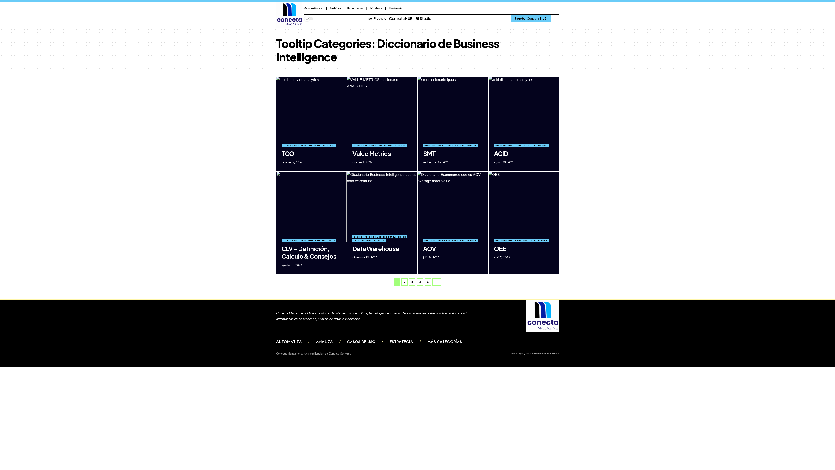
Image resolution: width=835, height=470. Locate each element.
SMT (429, 153)
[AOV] (453, 207)
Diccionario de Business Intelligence (309, 145)
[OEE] (524, 207)
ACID (501, 153)
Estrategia (376, 8)
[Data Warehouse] (382, 207)
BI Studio (423, 18)
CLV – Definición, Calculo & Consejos (309, 252)
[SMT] (453, 112)
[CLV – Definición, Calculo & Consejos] (311, 207)
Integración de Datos (369, 240)
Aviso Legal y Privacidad (524, 353)
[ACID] (524, 112)
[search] (556, 18)
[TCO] (311, 112)
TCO (288, 153)
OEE (500, 248)
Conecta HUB (401, 18)
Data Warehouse (375, 248)
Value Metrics (371, 153)
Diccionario (395, 8)
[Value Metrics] (382, 112)
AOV (429, 248)
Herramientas (355, 8)
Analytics (335, 8)
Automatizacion (313, 8)
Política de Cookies (548, 353)
